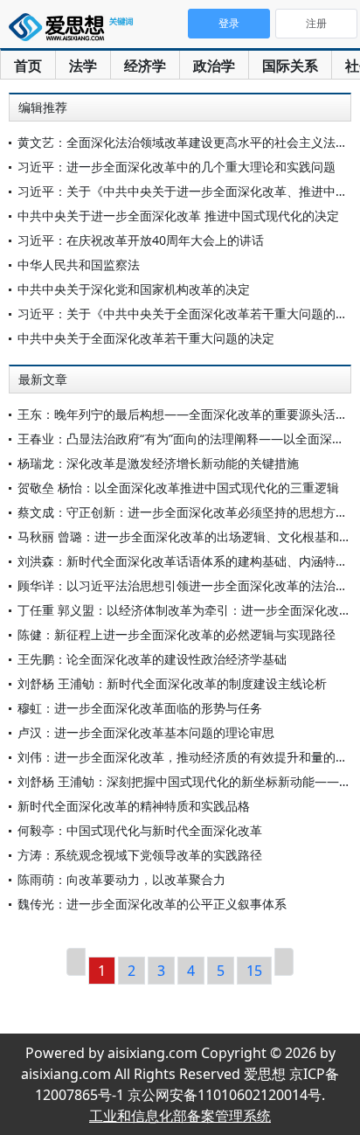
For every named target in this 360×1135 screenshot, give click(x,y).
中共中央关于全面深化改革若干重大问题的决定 (145, 338)
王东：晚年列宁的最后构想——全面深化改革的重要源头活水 (182, 414)
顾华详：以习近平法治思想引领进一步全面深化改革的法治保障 (188, 585)
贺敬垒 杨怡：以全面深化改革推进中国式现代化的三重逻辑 (178, 487)
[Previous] (76, 962)
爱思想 (74, 30)
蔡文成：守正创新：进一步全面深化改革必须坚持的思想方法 (182, 512)
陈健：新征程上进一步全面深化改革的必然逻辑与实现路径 (176, 634)
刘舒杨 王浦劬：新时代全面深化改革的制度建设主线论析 (172, 683)
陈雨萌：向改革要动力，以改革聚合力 (121, 879)
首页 (28, 65)
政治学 (214, 65)
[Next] (284, 962)
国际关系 (290, 65)
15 (254, 970)
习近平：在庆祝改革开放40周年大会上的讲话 (140, 240)
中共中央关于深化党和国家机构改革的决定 (133, 289)
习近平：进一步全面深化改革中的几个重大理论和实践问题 (176, 166)
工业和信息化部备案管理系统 (180, 1115)
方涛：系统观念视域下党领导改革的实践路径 (139, 854)
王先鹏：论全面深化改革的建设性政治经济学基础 (152, 659)
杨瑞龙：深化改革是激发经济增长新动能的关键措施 (158, 463)
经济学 (145, 65)
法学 (83, 65)
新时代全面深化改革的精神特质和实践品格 (133, 805)
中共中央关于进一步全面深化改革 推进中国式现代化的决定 (178, 215)
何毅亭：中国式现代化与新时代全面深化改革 (139, 830)
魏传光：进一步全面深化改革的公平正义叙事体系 (152, 903)
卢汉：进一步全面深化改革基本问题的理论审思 (145, 732)
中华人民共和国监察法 (78, 264)
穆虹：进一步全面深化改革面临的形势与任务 (139, 708)
